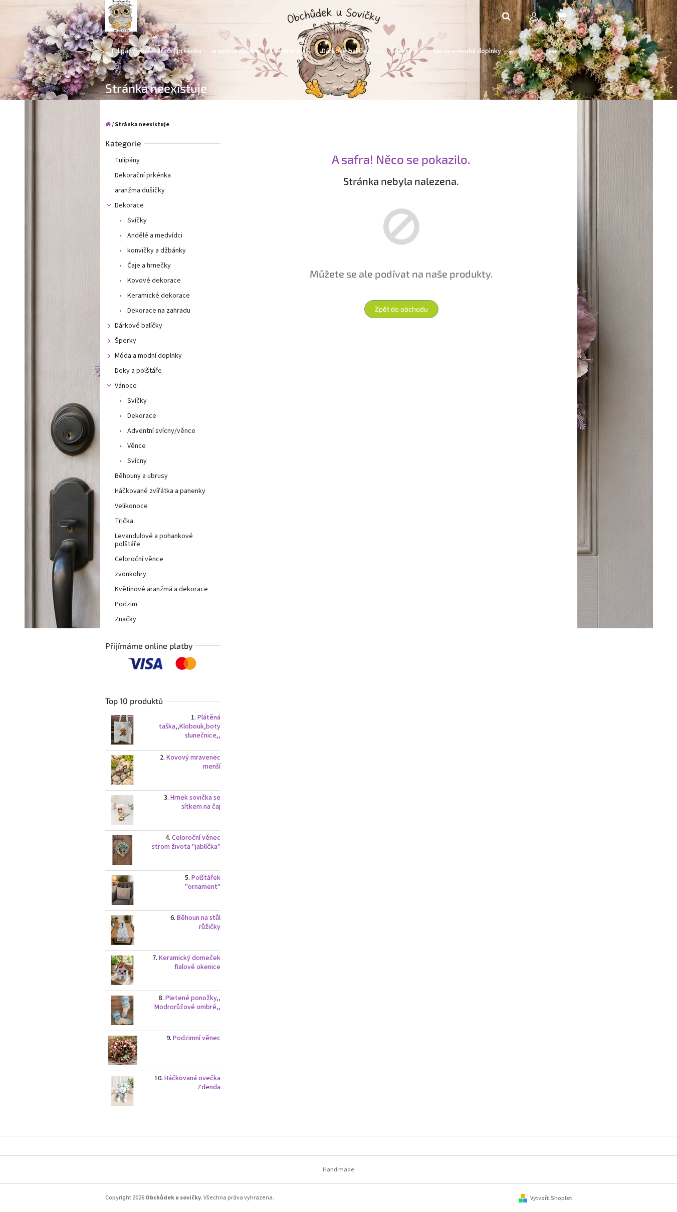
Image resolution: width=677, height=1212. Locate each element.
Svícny (136, 461)
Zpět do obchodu (401, 309)
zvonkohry (130, 574)
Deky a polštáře (138, 371)
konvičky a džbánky (156, 251)
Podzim (126, 604)
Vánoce (126, 386)
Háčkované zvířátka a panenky (160, 491)
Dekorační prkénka (143, 175)
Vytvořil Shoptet (551, 1198)
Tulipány (127, 160)
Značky (125, 619)
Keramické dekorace (158, 296)
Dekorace (129, 205)
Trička (124, 521)
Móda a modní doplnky (148, 356)
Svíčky (136, 220)
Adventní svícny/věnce (160, 431)
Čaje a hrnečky (148, 266)
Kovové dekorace (153, 281)
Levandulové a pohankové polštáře (154, 540)
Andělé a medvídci (154, 235)
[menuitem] (122, 51)
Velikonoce (131, 506)
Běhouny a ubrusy (141, 476)
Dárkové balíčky (138, 326)
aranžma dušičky (140, 190)
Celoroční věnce (139, 559)
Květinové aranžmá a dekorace (161, 589)
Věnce (136, 446)
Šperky (125, 341)
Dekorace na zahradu (158, 311)
